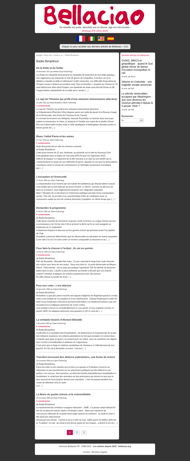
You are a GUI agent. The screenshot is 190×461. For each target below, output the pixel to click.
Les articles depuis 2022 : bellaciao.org (112, 446)
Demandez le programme (51, 207)
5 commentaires (43, 326)
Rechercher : (127, 116)
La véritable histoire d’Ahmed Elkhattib (59, 319)
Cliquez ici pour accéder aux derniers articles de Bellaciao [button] (95, 46)
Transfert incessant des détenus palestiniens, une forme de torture (75, 357)
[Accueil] (95, 14)
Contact (86, 452)
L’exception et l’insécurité (51, 176)
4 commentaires (43, 214)
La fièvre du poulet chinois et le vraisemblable (63, 394)
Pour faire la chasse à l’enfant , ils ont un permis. (65, 248)
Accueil (39, 55)
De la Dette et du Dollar (49, 68)
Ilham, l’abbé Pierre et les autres (55, 136)
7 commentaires (43, 143)
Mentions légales (99, 452)
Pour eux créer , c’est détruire (53, 285)
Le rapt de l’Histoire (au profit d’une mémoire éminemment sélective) (76, 99)
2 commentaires (43, 106)
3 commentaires (43, 401)
